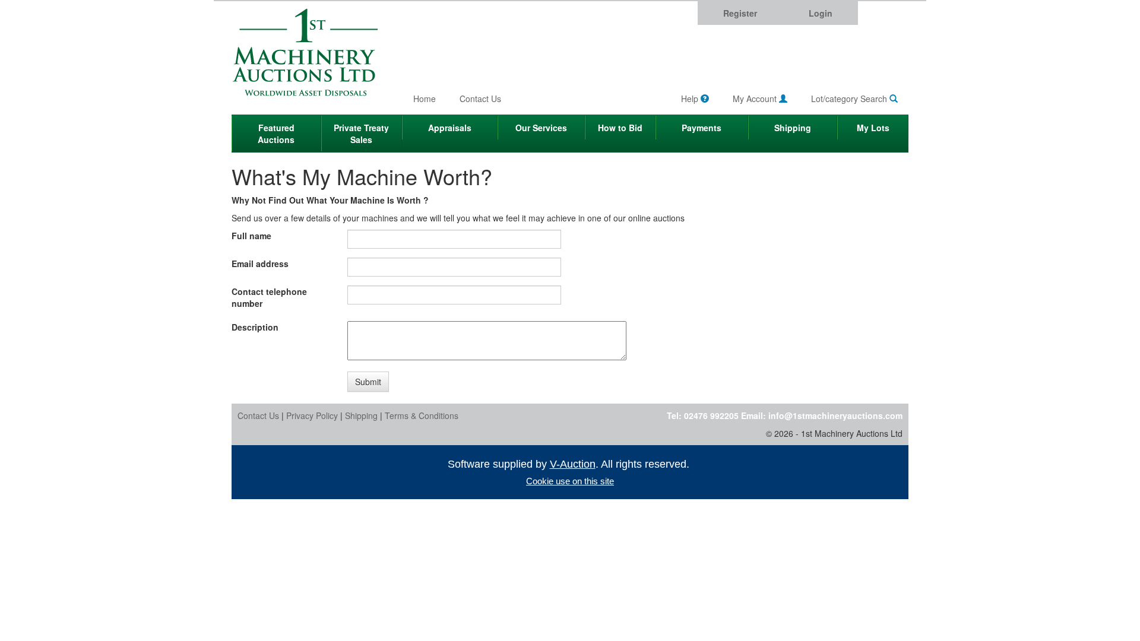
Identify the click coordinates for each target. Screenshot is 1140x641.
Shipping (792, 128)
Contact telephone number (269, 297)
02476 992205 (711, 415)
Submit (368, 382)
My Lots (873, 128)
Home (424, 98)
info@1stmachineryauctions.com (835, 415)
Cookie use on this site (570, 481)
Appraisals (449, 128)
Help (691, 98)
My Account (756, 98)
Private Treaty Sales (361, 133)
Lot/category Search (850, 98)
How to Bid (620, 128)
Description (255, 327)
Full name (251, 236)
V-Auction (573, 464)
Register (740, 13)
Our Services (541, 128)
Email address (260, 263)
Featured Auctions (276, 133)
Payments (701, 128)
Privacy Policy (312, 415)
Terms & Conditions (421, 415)
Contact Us (480, 98)
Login (820, 13)
